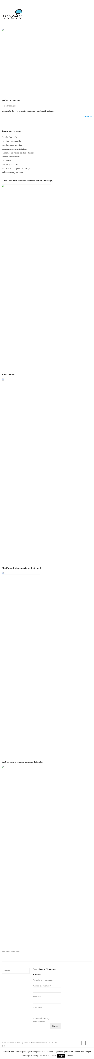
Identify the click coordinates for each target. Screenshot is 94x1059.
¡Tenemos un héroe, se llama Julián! (18, 153)
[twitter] (90, 1043)
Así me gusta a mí (10, 164)
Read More (87, 116)
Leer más (69, 1056)
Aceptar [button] (61, 1056)
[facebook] (83, 1043)
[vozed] (13, 19)
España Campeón (9, 137)
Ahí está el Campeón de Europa (16, 168)
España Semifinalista (11, 156)
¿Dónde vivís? (11, 100)
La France (6, 160)
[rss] (77, 1043)
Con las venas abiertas (12, 145)
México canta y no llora (12, 172)
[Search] (27, 971)
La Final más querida (11, 141)
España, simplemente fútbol (14, 149)
